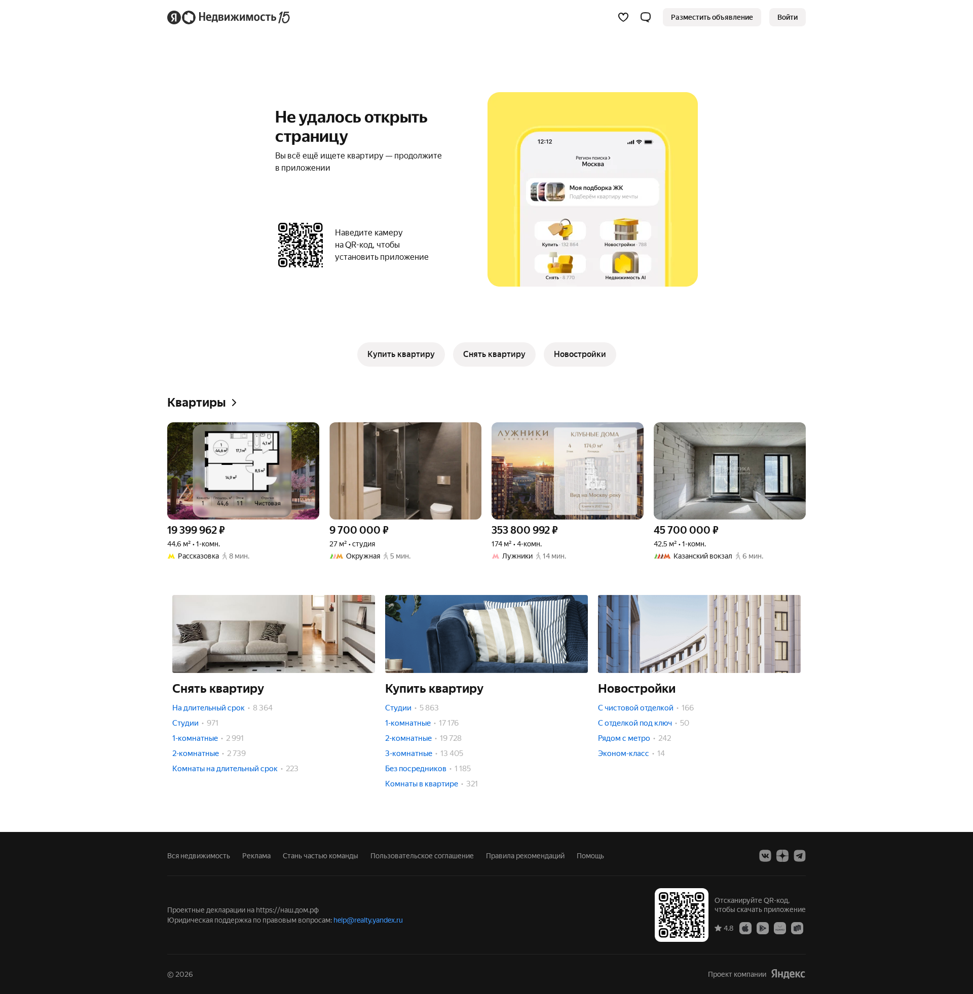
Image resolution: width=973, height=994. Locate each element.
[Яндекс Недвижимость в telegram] (800, 856)
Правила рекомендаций (525, 856)
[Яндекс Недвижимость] (229, 17)
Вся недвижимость (198, 856)
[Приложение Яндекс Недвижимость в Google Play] (763, 928)
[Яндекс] (788, 974)
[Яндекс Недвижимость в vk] (765, 856)
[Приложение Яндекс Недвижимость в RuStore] (797, 928)
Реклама (256, 856)
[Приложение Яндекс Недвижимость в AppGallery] (780, 928)
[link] (787, 17)
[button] (646, 17)
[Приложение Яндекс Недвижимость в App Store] (745, 928)
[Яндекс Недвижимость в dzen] (782, 856)
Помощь (590, 856)
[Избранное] (623, 17)
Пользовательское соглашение (422, 856)
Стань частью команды (320, 856)
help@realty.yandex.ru (368, 920)
